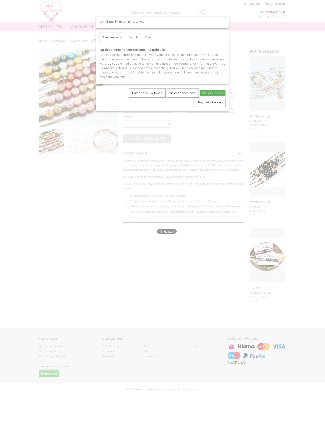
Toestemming (112, 37)
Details (133, 37)
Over (148, 37)
